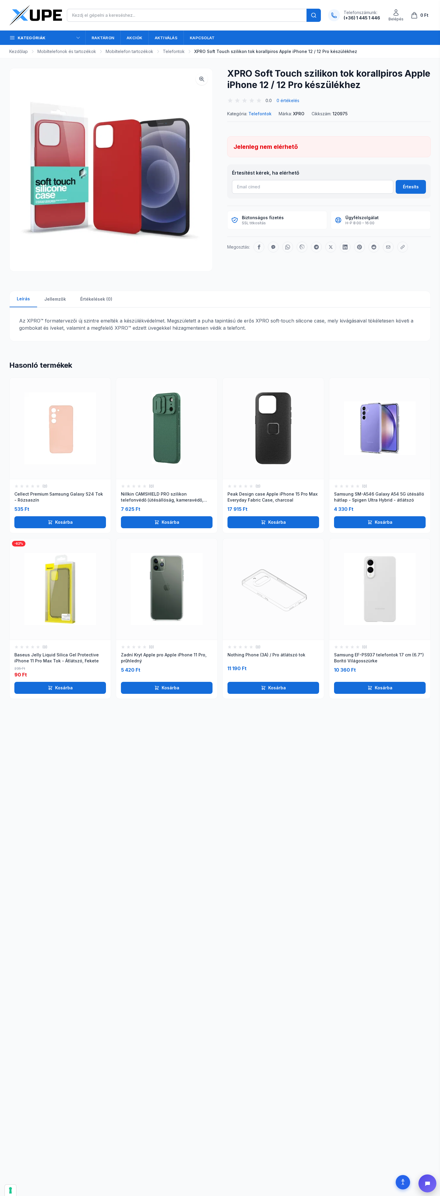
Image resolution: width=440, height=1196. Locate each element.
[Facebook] (259, 247)
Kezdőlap (18, 51)
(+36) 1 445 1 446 (362, 17)
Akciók (134, 37)
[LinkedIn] (345, 247)
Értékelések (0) (96, 299)
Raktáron (103, 37)
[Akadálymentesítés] (403, 1182)
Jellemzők (55, 299)
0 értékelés (288, 100)
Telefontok (174, 51)
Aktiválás (166, 37)
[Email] (388, 247)
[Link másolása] (402, 247)
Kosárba (64, 522)
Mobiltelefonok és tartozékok (66, 51)
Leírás (23, 298)
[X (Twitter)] (330, 247)
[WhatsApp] (287, 247)
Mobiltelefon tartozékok (129, 51)
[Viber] (302, 247)
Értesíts (411, 186)
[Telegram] (316, 247)
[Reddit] (373, 247)
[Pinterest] (359, 247)
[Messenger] (273, 247)
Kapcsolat (202, 37)
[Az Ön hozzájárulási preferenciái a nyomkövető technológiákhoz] (10, 1190)
